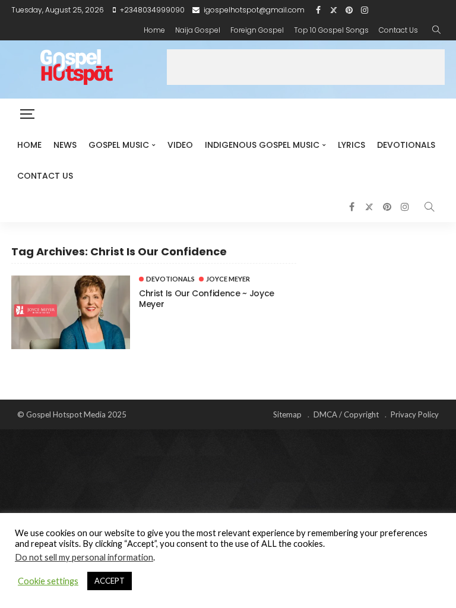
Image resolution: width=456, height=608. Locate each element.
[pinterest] (349, 10)
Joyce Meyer (228, 279)
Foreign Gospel (257, 30)
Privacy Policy (415, 414)
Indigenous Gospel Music (262, 145)
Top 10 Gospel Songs (331, 30)
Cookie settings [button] (48, 581)
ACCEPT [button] (109, 580)
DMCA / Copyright (346, 414)
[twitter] (333, 10)
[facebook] (318, 10)
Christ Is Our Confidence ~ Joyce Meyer (206, 298)
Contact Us (398, 30)
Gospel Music (118, 145)
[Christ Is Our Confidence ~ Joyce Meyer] (70, 312)
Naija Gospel (197, 30)
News (65, 145)
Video (180, 145)
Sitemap (287, 414)
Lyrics (351, 145)
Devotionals (406, 145)
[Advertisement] (306, 67)
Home (154, 30)
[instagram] (364, 10)
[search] (436, 30)
